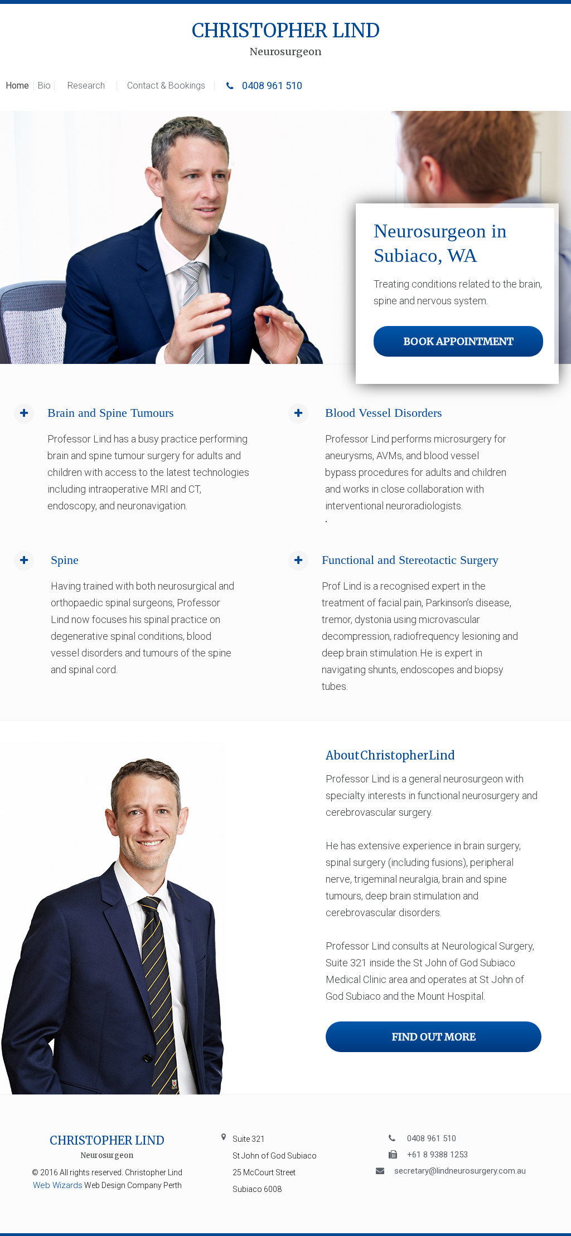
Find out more (434, 1036)
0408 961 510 (271, 85)
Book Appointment (459, 341)
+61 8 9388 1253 (437, 1153)
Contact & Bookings (166, 85)
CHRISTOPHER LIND (286, 39)
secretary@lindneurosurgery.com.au (460, 1170)
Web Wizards (58, 1185)
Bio (44, 85)
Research (86, 85)
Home (17, 85)
